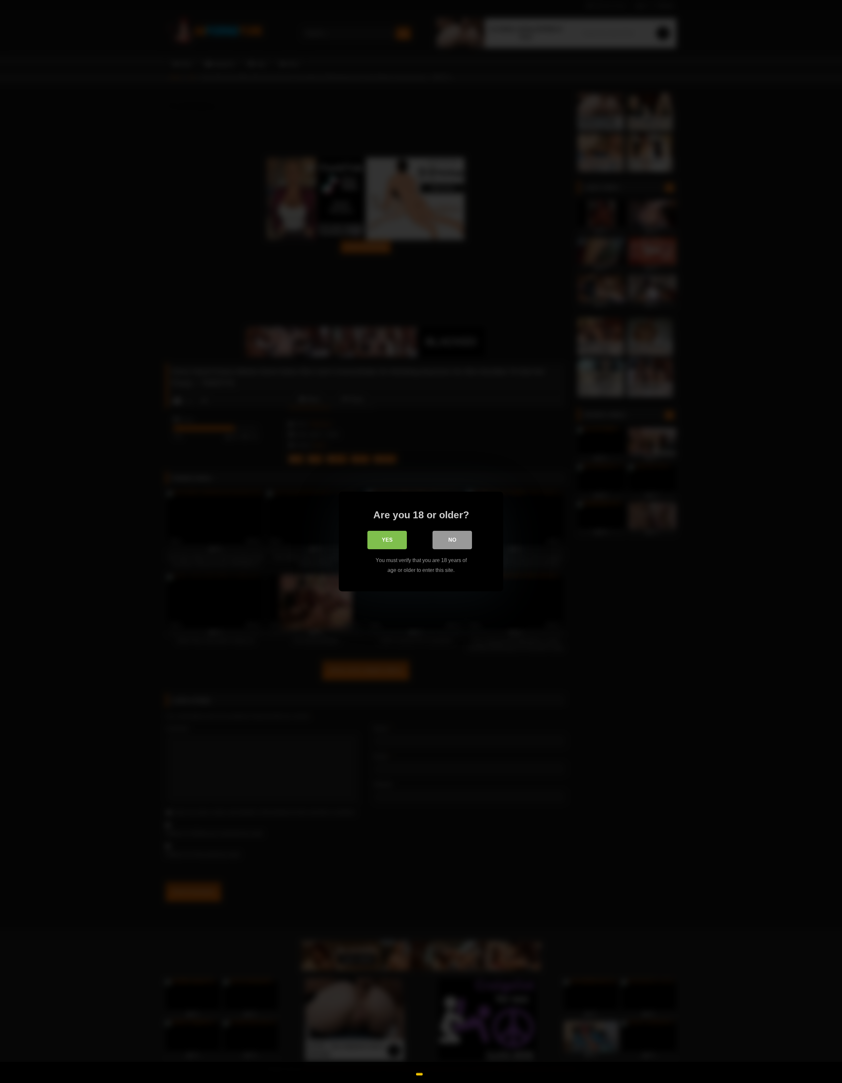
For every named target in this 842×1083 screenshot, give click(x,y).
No (452, 540)
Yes (387, 540)
